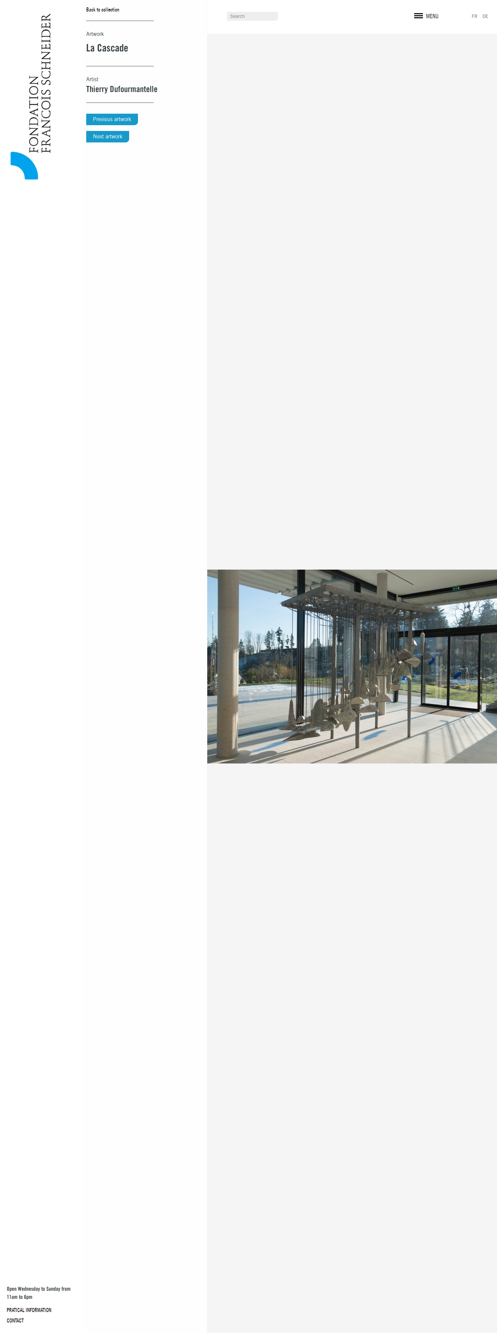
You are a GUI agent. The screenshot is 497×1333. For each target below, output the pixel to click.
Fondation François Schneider (27, 96)
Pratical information (29, 1310)
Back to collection (102, 9)
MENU (432, 16)
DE (485, 16)
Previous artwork (112, 119)
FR (474, 16)
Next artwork (107, 136)
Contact (15, 1320)
